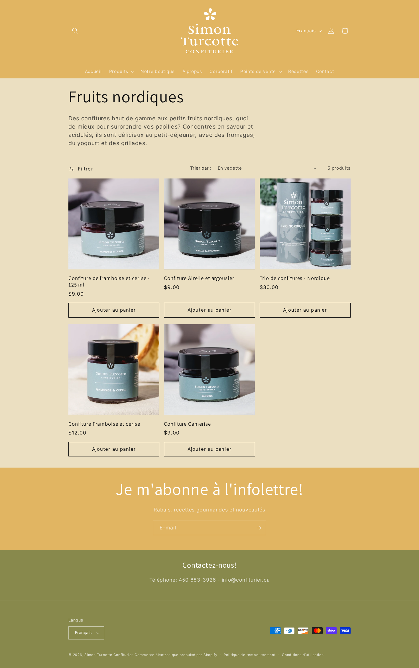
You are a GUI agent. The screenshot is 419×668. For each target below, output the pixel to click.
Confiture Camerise (187, 424)
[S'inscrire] (259, 528)
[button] (75, 31)
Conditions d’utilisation (303, 655)
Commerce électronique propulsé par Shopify (176, 655)
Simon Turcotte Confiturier (108, 655)
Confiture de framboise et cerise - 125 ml (109, 281)
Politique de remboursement (250, 655)
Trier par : (200, 168)
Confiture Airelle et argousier (199, 278)
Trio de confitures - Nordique (295, 278)
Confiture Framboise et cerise (104, 424)
